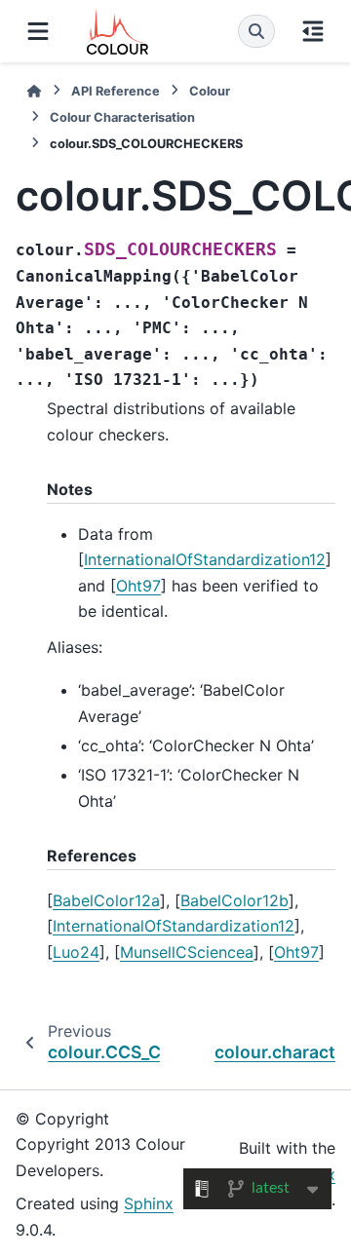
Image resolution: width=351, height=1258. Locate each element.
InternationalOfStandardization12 (205, 559)
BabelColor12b (234, 900)
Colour (209, 91)
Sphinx (149, 1203)
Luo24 (76, 952)
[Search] (256, 31)
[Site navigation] (38, 31)
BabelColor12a (106, 900)
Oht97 (138, 585)
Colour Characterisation (122, 117)
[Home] (34, 91)
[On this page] (313, 31)
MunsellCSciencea (187, 952)
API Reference (115, 91)
